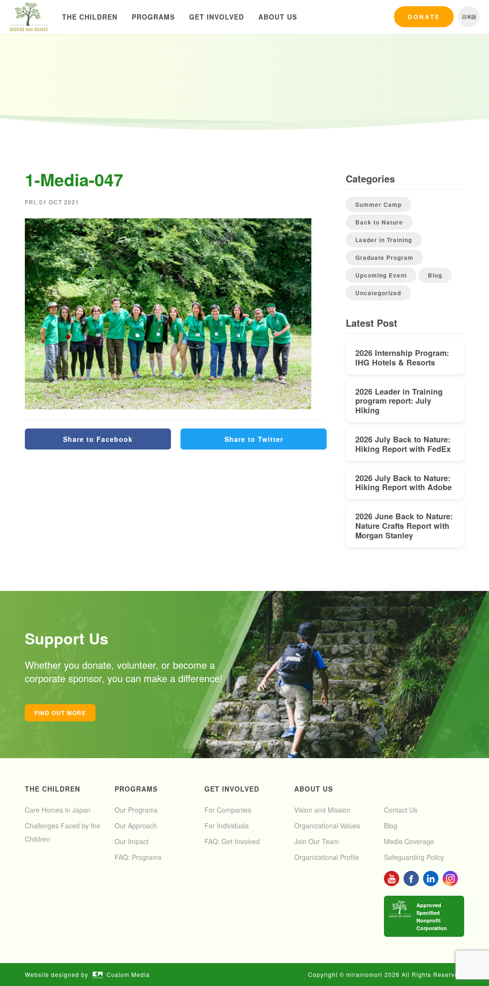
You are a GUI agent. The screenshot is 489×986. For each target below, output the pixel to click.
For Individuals (226, 825)
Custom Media (128, 974)
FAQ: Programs (138, 857)
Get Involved (216, 16)
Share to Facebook (98, 439)
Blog (435, 275)
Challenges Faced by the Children (62, 832)
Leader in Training (383, 240)
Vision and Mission (322, 810)
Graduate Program (384, 257)
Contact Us (400, 810)
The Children (89, 16)
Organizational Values (327, 825)
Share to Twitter (253, 439)
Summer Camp (378, 204)
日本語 (469, 16)
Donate (424, 16)
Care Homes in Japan (58, 810)
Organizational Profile (326, 857)
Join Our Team (316, 841)
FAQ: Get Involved (232, 841)
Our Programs (136, 810)
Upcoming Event (381, 275)
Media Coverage (409, 841)
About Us (277, 16)
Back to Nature (379, 222)
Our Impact (132, 841)
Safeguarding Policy (414, 857)
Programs (153, 16)
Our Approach (136, 825)
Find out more (60, 712)
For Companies (227, 810)
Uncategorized (378, 293)
